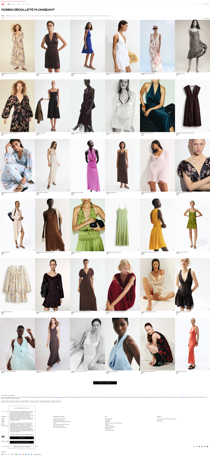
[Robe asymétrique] (17, 225)
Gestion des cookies (109, 430)
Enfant (18, 4)
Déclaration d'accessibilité (59, 427)
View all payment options (37, 454)
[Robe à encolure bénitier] (157, 105)
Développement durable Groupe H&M (61, 421)
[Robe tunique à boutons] (17, 284)
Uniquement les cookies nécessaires (21, 442)
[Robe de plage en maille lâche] (157, 284)
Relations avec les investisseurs (61, 424)
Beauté (28, 4)
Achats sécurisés (109, 425)
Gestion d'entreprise (58, 425)
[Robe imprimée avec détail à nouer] (17, 46)
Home (23, 4)
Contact (107, 424)
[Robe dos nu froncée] (87, 225)
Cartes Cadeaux (5, 425)
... (110, 386)
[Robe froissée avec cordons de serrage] (87, 284)
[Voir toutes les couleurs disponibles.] (2, 75)
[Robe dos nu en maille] (192, 344)
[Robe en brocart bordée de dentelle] (52, 225)
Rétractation (108, 428)
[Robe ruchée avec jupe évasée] (192, 284)
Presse (54, 423)
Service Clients (108, 418)
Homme (13, 4)
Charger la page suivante (105, 382)
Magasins (107, 421)
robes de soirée (58, 397)
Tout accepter (22, 437)
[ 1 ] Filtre (205, 18)
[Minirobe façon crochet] (192, 225)
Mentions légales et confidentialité (113, 423)
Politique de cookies (110, 427)
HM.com (3, 411)
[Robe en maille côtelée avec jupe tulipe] (52, 344)
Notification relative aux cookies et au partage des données (22, 434)
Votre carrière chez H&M (59, 418)
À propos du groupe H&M (59, 420)
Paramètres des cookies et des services (21, 446)
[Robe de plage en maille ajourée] (87, 344)
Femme (8, 4)
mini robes (183, 397)
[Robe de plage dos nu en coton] (122, 46)
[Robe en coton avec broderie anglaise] (192, 105)
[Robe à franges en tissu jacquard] (87, 105)
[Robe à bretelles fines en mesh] (122, 225)
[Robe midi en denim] (192, 46)
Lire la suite (160, 420)
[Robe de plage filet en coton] (122, 105)
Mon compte (108, 420)
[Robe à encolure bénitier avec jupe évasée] (52, 284)
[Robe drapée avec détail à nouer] (52, 46)
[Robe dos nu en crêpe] (122, 165)
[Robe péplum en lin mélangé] (157, 46)
